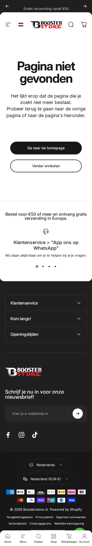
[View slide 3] (49, 267)
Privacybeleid (44, 517)
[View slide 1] (37, 267)
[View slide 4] (55, 267)
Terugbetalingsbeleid (19, 517)
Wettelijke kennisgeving (69, 523)
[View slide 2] (43, 267)
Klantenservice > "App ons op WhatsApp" (46, 245)
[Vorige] (7, 6)
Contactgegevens (40, 523)
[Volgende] (84, 6)
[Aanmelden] (78, 413)
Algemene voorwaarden (71, 517)
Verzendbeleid (17, 523)
